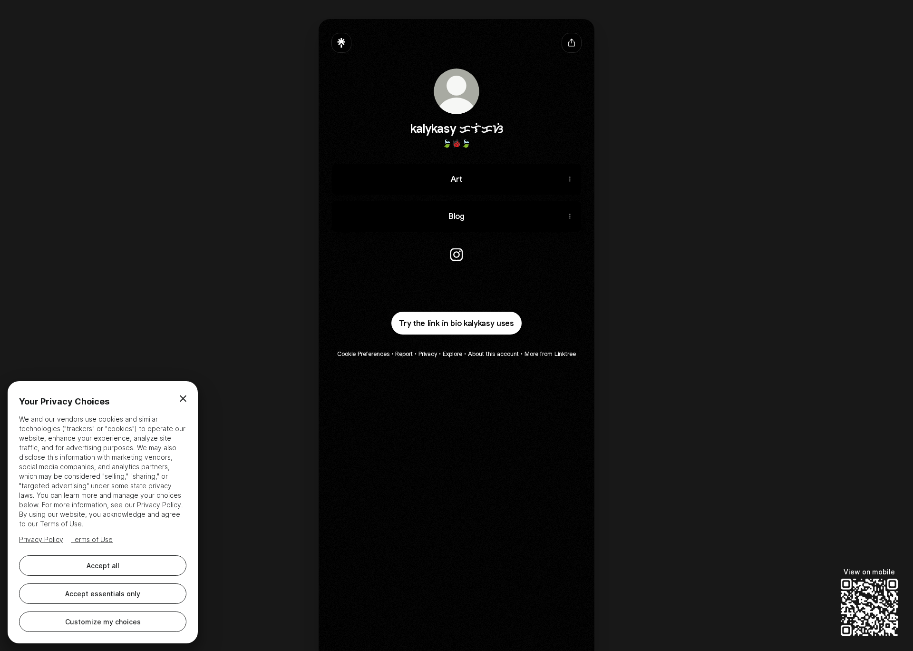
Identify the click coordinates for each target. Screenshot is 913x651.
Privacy (427, 354)
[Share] (569, 179)
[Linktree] (341, 42)
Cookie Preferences (363, 354)
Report (404, 354)
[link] (456, 254)
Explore (452, 354)
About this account (493, 354)
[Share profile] (571, 42)
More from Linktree (550, 354)
